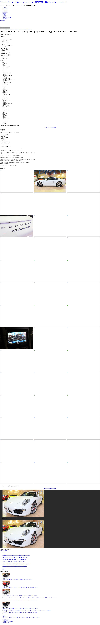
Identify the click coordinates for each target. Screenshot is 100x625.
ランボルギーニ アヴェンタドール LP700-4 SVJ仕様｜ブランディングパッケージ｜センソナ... (19, 612)
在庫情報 (5, 550)
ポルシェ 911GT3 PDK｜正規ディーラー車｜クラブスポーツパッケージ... (16, 555)
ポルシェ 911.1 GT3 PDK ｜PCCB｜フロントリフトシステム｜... (14, 566)
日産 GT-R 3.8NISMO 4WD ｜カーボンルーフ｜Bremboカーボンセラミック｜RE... (17, 579)
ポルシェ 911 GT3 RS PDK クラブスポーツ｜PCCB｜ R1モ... (13, 561)
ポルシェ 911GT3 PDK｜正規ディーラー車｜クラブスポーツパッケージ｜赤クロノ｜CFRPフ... (20, 595)
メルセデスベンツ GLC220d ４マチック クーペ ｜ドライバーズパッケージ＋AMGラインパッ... (20, 608)
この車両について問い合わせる (50, 127)
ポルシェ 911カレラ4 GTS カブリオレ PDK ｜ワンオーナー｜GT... (14, 559)
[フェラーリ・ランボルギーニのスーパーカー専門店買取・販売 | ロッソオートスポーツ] (33, 2)
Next (3, 569)
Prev (3, 568)
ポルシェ (2, 550)
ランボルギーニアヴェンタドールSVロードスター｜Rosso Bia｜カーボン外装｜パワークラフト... (20, 587)
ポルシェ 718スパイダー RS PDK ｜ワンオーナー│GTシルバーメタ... (15, 557)
